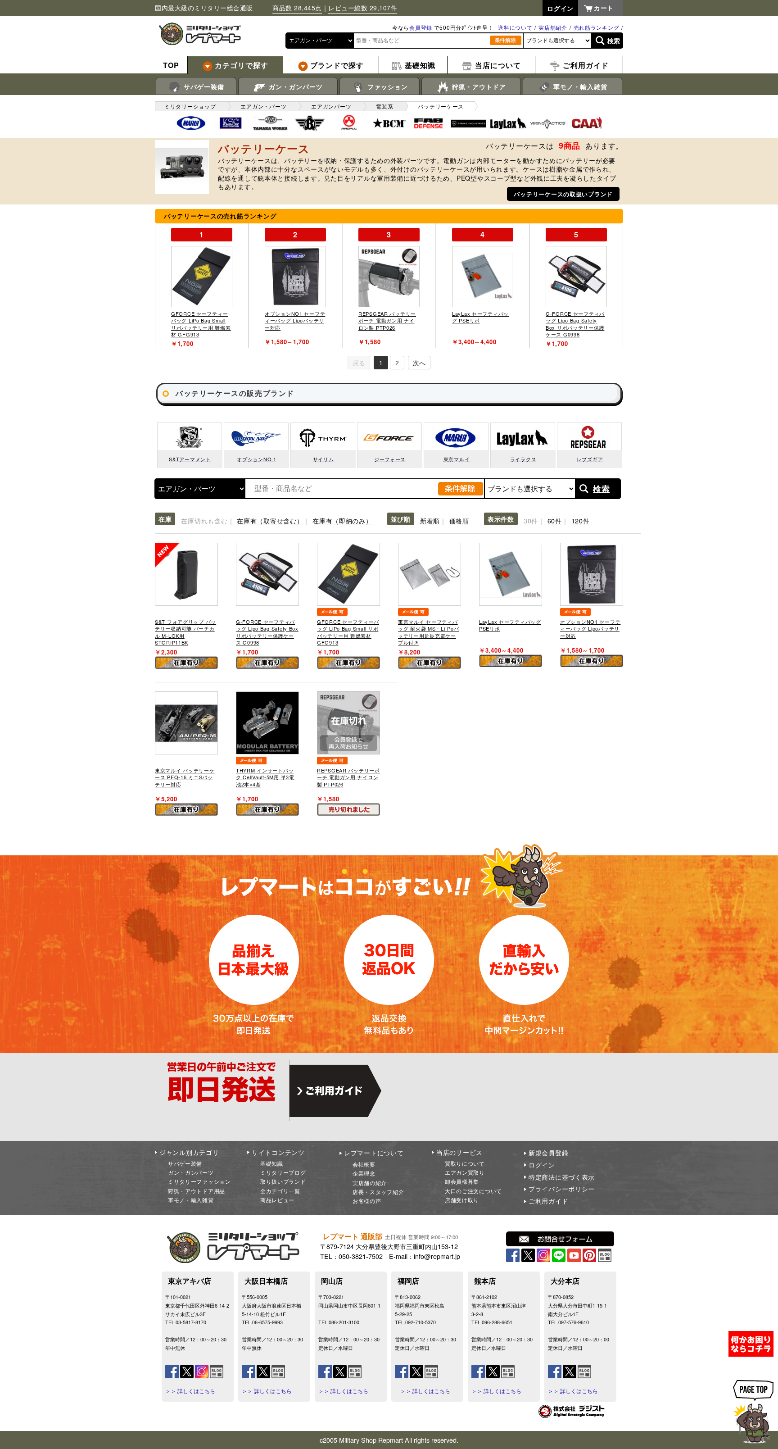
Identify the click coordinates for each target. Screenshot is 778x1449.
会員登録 (420, 27)
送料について (515, 27)
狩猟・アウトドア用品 (196, 1191)
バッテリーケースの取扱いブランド (563, 194)
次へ (419, 363)
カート (604, 7)
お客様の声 (367, 1200)
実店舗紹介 (552, 27)
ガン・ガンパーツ (295, 86)
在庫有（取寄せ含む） (270, 520)
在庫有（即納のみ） (342, 520)
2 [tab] (397, 363)
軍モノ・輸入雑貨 (579, 86)
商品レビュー (277, 1200)
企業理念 (364, 1173)
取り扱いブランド (283, 1181)
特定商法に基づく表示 (562, 1176)
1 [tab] (381, 363)
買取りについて (465, 1163)
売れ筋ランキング (597, 27)
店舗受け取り (462, 1200)
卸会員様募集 (462, 1181)
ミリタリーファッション (199, 1181)
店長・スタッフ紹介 (378, 1191)
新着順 (430, 520)
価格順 (459, 520)
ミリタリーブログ (283, 1172)
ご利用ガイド (548, 1200)
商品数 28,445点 (297, 7)
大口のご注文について (473, 1191)
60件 (554, 520)
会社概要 (364, 1164)
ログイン (542, 1164)
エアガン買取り (465, 1172)
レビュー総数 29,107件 (362, 7)
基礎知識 (271, 1163)
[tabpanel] (202, 285)
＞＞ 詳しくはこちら (190, 1390)
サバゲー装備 (202, 86)
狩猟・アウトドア (478, 86)
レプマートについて (373, 1152)
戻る (359, 363)
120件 (580, 520)
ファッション (386, 86)
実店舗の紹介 (370, 1182)
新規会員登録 (548, 1152)
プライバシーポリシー (562, 1188)
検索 (613, 40)
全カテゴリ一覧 (280, 1191)
